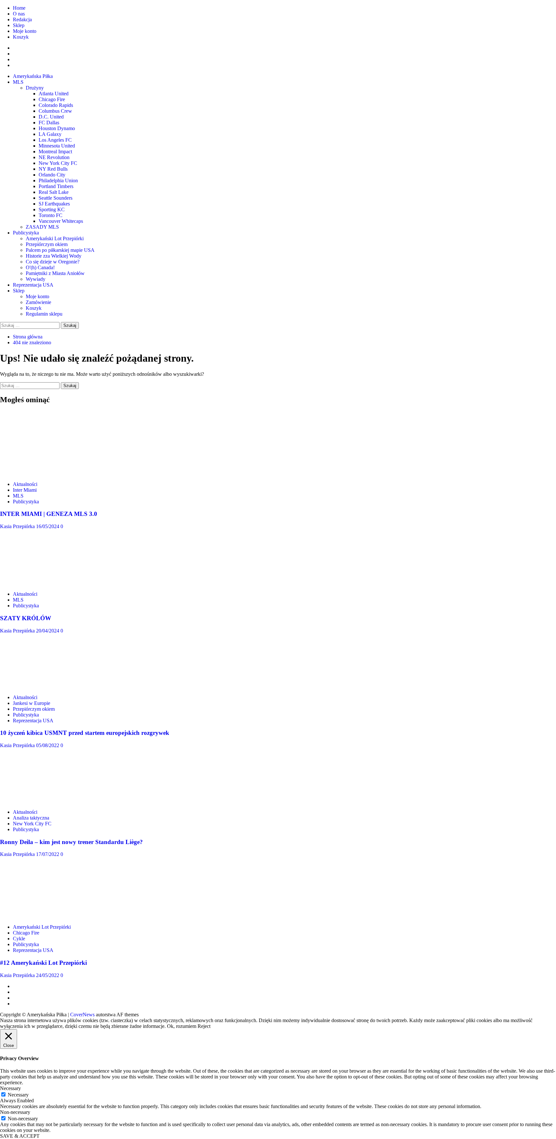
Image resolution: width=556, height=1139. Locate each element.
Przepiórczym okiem (47, 244)
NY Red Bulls (53, 169)
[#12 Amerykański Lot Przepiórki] (48, 916)
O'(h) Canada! (40, 267)
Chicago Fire (52, 99)
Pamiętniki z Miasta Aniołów (55, 273)
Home (19, 8)
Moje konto (24, 31)
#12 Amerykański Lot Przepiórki (43, 962)
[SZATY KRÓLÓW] (48, 583)
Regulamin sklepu (44, 314)
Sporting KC (52, 209)
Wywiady (35, 279)
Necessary (18, 1094)
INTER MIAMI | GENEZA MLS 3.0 (48, 513)
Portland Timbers (56, 186)
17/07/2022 (48, 854)
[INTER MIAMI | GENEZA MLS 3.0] (48, 473)
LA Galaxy (50, 134)
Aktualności (25, 484)
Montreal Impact (55, 151)
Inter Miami (25, 490)
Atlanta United (54, 93)
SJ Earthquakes (54, 203)
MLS (18, 82)
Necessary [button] (10, 1088)
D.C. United (51, 116)
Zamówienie (38, 302)
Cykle (19, 938)
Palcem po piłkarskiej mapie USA (60, 250)
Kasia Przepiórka (18, 526)
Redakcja (22, 19)
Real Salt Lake (54, 192)
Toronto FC (50, 215)
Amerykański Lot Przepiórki (55, 238)
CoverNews (82, 1014)
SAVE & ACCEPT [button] (20, 1136)
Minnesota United (57, 145)
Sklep (18, 25)
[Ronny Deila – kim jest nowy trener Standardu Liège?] (48, 801)
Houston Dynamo (57, 128)
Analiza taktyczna (31, 818)
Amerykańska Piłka (33, 76)
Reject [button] (204, 1026)
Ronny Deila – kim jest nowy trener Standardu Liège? (71, 842)
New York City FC (58, 163)
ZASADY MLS (42, 227)
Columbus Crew (55, 111)
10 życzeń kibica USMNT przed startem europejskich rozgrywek (84, 732)
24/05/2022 (48, 975)
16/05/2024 (48, 526)
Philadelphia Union (58, 180)
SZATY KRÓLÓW (25, 618)
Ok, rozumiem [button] (181, 1026)
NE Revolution (54, 157)
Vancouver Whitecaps (61, 221)
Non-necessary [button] (15, 1112)
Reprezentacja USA (33, 285)
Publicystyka (26, 232)
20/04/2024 (48, 630)
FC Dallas (49, 122)
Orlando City (52, 174)
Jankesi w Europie (31, 703)
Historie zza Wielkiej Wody (53, 256)
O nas (19, 13)
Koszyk (21, 37)
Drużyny (35, 87)
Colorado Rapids (56, 105)
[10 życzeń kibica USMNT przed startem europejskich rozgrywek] (48, 686)
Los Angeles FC (55, 140)
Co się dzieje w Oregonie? (52, 261)
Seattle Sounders (55, 198)
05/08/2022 (48, 745)
